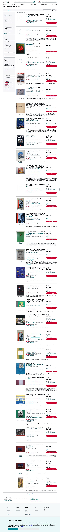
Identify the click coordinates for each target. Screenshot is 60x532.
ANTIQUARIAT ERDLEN (31, 322)
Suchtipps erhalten (33, 498)
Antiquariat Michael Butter (32, 274)
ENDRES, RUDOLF (28, 317)
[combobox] (23, 2)
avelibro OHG (30, 257)
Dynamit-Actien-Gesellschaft (30, 233)
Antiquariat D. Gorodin (31, 20)
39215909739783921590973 (35, 398)
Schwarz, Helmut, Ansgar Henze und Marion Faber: (34, 168)
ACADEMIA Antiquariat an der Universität (34, 417)
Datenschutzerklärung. (20, 526)
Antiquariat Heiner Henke (32, 485)
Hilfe (55, 1)
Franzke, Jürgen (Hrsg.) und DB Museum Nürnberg (34, 428)
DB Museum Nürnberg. (37, 334)
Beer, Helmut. (28, 16)
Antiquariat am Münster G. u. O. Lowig (34, 62)
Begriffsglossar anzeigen (34, 499)
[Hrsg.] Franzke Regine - (30, 446)
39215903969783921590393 (35, 171)
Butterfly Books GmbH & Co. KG (33, 384)
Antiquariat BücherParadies (32, 205)
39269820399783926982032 (35, 91)
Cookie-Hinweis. (30, 525)
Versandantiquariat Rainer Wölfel (33, 78)
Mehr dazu (5, 33)
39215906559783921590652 (35, 203)
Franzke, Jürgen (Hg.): (29, 216)
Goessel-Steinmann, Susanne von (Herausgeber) (34, 270)
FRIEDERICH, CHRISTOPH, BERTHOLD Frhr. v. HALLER (34, 364)
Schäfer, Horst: (28, 186)
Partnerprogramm (18, 510)
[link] (55, 10)
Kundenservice (36, 510)
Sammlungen (13, 4)
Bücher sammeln (22, 4)
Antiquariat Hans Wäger (32, 142)
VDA (31, 277)
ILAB (33, 277)
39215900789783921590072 (35, 76)
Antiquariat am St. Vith (31, 401)
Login (43, 1)
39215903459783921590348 (35, 155)
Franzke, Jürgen (28, 200)
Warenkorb (8, 514)
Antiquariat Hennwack (31, 353)
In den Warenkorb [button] (51, 22)
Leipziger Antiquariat (31, 434)
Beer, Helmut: (28, 302)
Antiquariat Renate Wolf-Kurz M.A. (33, 339)
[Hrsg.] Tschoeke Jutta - (30, 378)
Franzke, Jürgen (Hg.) (29, 334)
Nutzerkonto (46, 1)
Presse (26, 510)
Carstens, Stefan (28, 74)
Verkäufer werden (54, 4)
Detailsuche (4, 4)
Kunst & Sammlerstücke (33, 4)
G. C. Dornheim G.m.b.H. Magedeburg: (32, 252)
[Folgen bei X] (44, 511)
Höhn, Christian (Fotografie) (30, 136)
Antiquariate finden (44, 4)
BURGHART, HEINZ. (29, 287)
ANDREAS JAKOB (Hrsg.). (30, 365)
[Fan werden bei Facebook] (44, 509)
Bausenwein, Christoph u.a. (30, 44)
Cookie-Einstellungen (46, 524)
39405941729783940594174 (35, 123)
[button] (5, 10)
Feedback (59, 189)
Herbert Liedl (28, 152)
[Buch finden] (34, 2)
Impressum (26, 511)
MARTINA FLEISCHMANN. (36, 317)
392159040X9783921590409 (35, 305)
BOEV (31, 260)
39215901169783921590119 (35, 381)
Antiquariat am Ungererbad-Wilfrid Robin (34, 174)
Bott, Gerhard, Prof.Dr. (29, 88)
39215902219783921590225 (35, 139)
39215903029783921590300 (35, 431)
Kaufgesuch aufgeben (8, 500)
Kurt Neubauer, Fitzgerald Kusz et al (32, 120)
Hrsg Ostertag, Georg (29, 58)
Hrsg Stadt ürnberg (29, 29)
